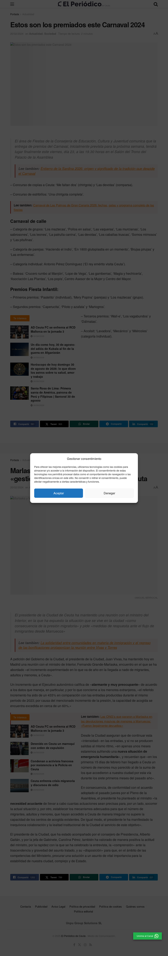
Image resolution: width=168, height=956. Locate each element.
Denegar (109, 493)
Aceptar (58, 493)
